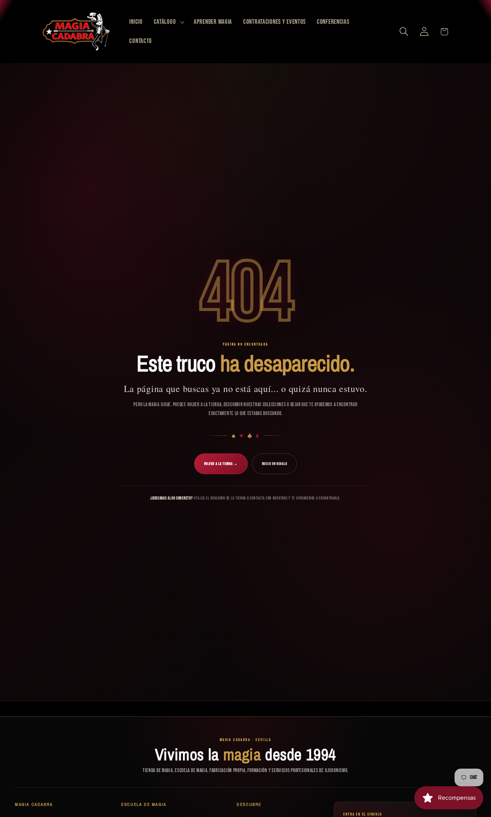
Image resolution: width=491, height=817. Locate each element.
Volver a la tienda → (221, 463)
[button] (168, 22)
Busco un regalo (274, 463)
